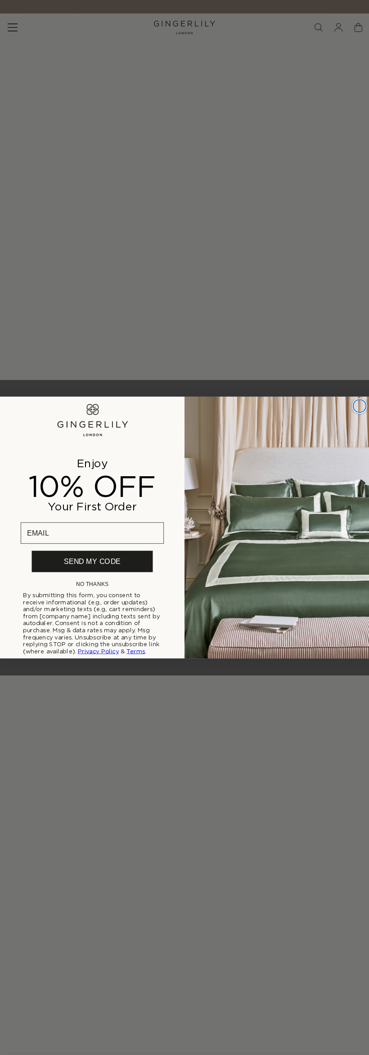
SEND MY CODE (92, 562)
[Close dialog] (359, 405)
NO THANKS (92, 584)
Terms (135, 651)
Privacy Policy (98, 651)
